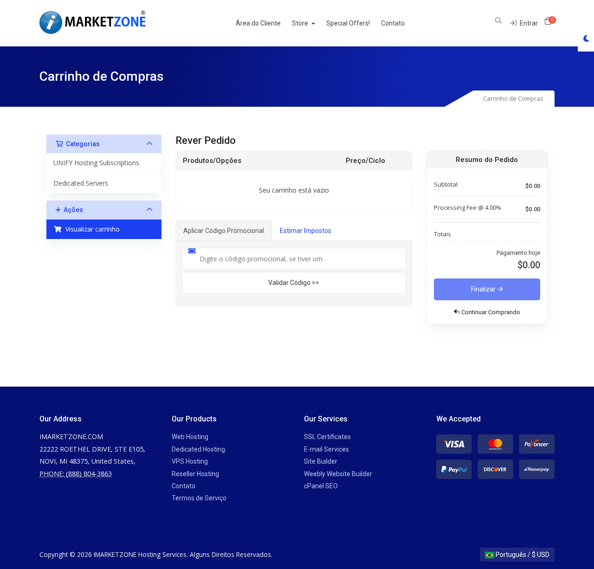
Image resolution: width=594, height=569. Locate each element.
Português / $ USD (521, 554)
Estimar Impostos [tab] (305, 230)
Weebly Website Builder (338, 474)
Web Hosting (190, 436)
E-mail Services (326, 449)
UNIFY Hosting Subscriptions (96, 162)
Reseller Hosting (195, 474)
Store (301, 23)
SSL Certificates (327, 436)
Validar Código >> (293, 282)
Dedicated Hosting (198, 449)
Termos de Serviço (199, 498)
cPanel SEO (321, 486)
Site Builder (320, 461)
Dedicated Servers (80, 183)
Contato (393, 23)
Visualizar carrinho (91, 229)
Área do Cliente (258, 23)
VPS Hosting (190, 461)
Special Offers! (348, 23)
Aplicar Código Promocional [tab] (223, 230)
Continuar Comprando (490, 312)
